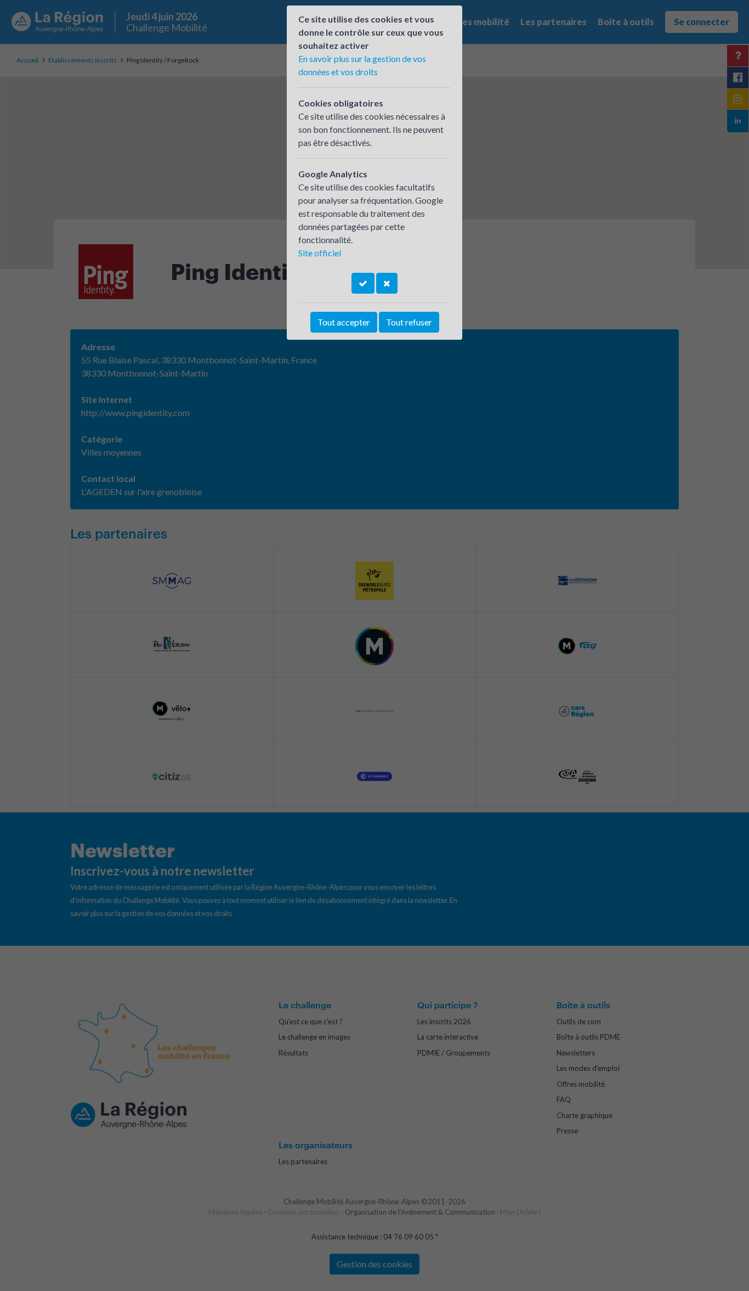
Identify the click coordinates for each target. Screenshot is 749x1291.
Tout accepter (343, 322)
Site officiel (319, 253)
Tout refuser (409, 322)
